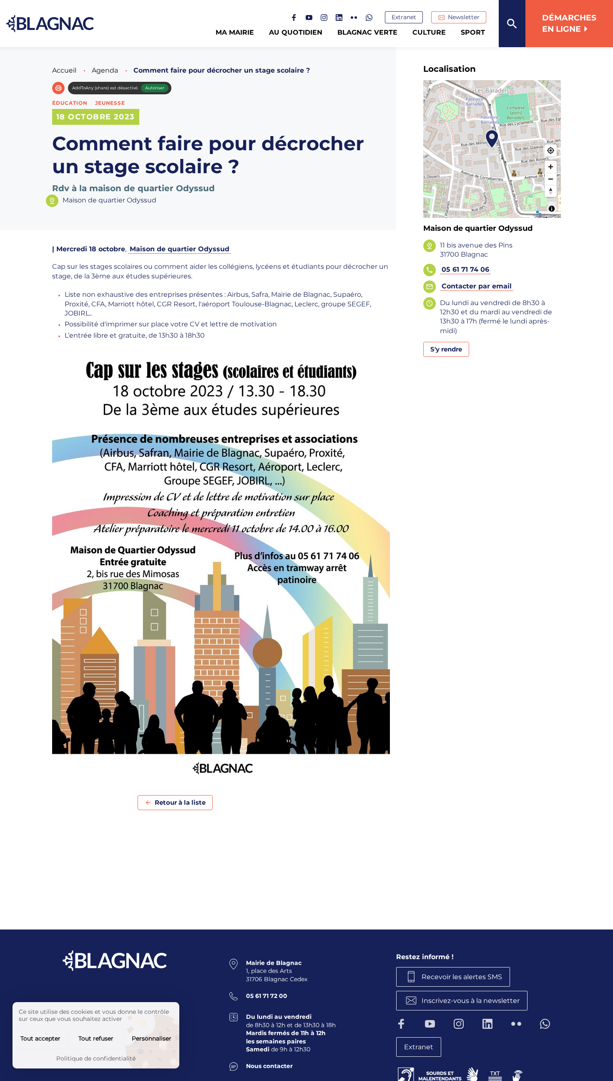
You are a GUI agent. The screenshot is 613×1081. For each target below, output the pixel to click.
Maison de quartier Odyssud (179, 249)
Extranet (404, 17)
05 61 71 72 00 (266, 996)
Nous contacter (269, 1066)
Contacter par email (477, 286)
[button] (58, 88)
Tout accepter (40, 1038)
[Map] (492, 149)
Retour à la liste (180, 802)
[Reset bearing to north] (551, 191)
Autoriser (154, 88)
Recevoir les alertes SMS (462, 977)
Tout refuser (95, 1038)
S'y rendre (446, 349)
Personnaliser (151, 1038)
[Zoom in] (551, 167)
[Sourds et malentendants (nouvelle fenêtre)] (461, 1074)
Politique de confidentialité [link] (96, 1058)
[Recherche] (512, 23)
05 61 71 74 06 (465, 269)
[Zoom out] (551, 179)
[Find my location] (551, 150)
